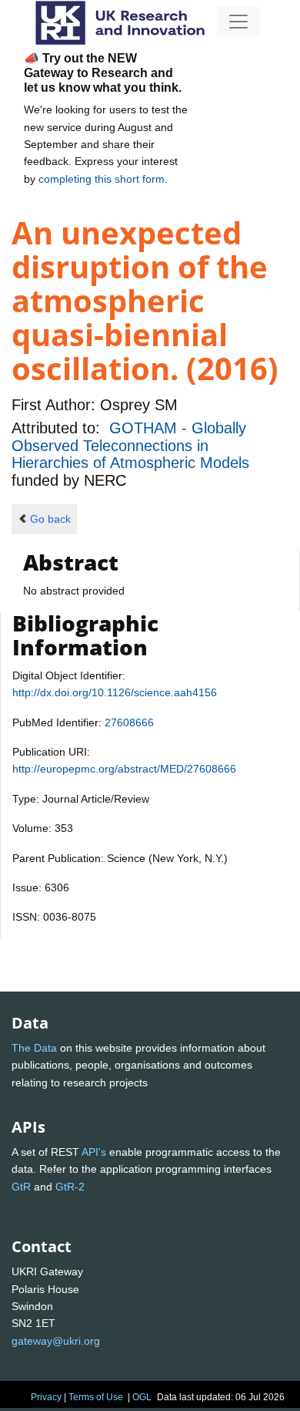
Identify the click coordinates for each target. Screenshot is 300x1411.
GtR (21, 1186)
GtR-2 (70, 1186)
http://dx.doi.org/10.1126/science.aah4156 (114, 692)
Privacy (46, 1397)
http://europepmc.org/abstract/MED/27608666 (124, 769)
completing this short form (101, 179)
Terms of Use (95, 1397)
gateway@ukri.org (56, 1341)
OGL (142, 1397)
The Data (34, 1048)
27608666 (129, 722)
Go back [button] (50, 519)
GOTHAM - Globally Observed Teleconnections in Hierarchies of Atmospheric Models (130, 445)
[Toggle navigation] (238, 21)
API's (94, 1152)
